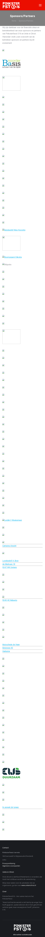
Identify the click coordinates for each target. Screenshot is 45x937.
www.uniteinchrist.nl (28, 885)
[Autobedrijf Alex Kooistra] (13, 230)
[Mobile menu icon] (40, 5)
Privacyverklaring (8, 863)
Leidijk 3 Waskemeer (13, 520)
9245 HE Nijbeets (9, 600)
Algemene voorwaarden (11, 866)
